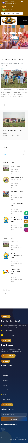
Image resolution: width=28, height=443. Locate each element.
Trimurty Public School (17, 171)
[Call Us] (26, 217)
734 (13, 213)
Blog (10, 41)
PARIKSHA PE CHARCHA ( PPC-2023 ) (17, 272)
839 (13, 199)
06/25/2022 (15, 209)
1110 (13, 173)
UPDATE (14, 154)
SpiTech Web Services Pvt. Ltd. (18, 439)
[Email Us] (26, 221)
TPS (3, 104)
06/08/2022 (15, 195)
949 (13, 187)
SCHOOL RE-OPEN (17, 192)
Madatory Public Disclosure (13, 13)
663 (13, 229)
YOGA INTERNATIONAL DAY (16, 220)
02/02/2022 (15, 169)
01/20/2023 (14, 277)
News (14, 151)
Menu (24, 21)
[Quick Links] (26, 225)
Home (5, 41)
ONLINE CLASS (16, 166)
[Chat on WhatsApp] (26, 213)
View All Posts (9, 355)
